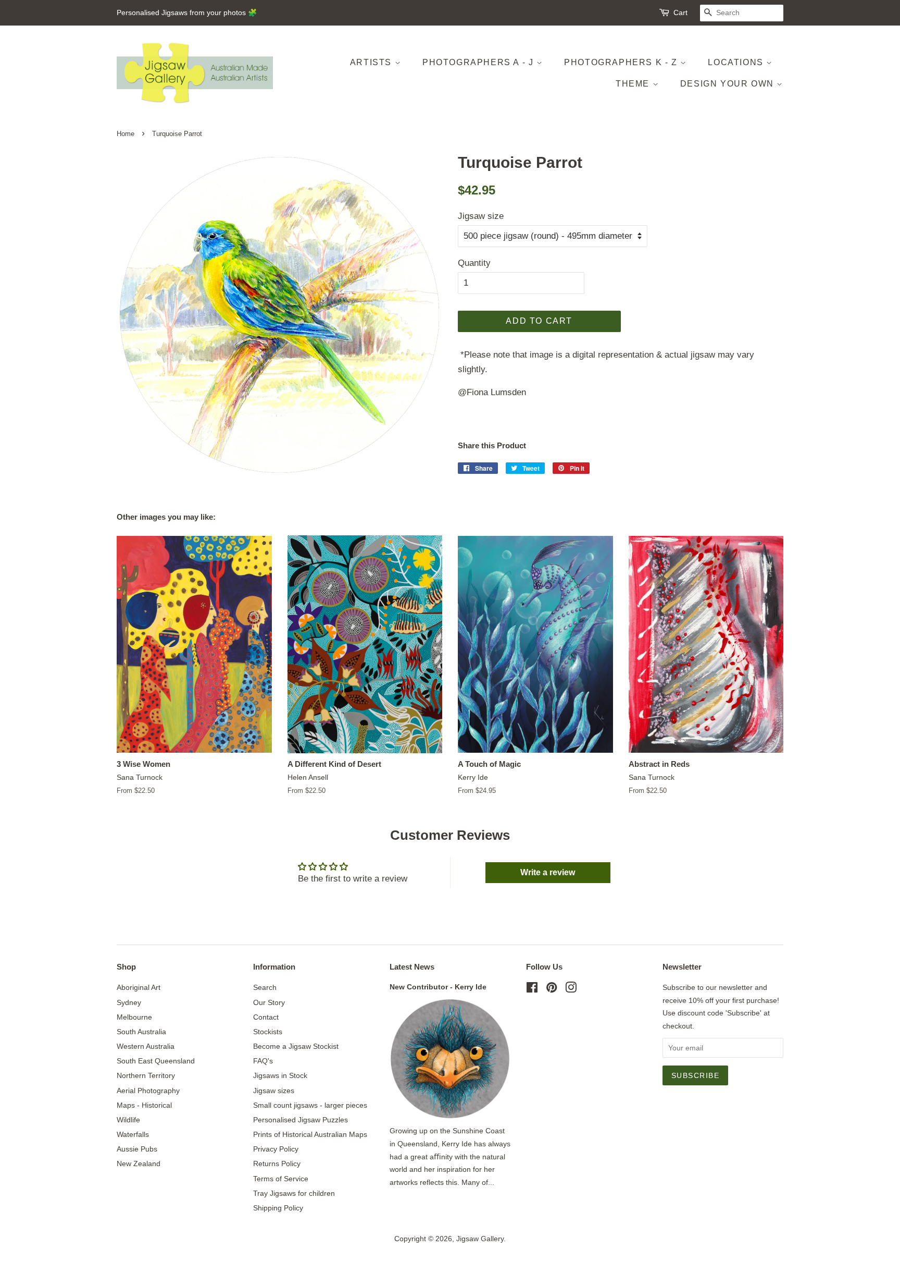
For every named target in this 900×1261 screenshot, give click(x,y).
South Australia (141, 1031)
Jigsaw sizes (273, 1090)
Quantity (474, 263)
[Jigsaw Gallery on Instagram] (571, 989)
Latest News (412, 966)
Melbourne (134, 1017)
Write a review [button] (547, 872)
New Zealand (138, 1163)
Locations (737, 62)
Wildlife (128, 1120)
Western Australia (145, 1046)
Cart (680, 12)
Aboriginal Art (138, 987)
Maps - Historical (144, 1105)
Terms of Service (280, 1178)
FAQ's (263, 1061)
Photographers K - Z (622, 62)
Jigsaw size (481, 216)
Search (265, 987)
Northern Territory (146, 1075)
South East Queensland (156, 1061)
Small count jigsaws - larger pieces (310, 1105)
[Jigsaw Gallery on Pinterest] (551, 989)
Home (125, 134)
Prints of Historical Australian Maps (310, 1134)
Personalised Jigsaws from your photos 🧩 (187, 12)
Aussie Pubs (137, 1149)
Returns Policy (277, 1163)
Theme (634, 83)
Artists (372, 62)
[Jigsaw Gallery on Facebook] (532, 989)
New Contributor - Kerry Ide (438, 987)
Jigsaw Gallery (480, 1238)
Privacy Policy (275, 1149)
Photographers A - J (479, 62)
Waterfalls (133, 1134)
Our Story (269, 1002)
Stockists (267, 1031)
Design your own (728, 83)
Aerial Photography (148, 1090)
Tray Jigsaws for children (294, 1193)
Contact (266, 1017)
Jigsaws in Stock (280, 1075)
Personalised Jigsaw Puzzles (300, 1120)
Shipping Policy (278, 1208)
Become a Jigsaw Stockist (296, 1046)
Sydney (129, 1002)
